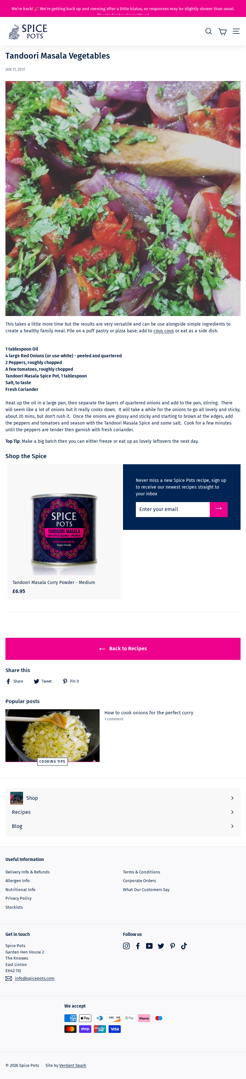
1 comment (113, 719)
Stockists (14, 907)
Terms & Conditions (141, 872)
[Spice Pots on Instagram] (126, 946)
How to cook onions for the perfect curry (148, 713)
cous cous (163, 331)
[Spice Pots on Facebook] (138, 946)
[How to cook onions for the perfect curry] (52, 735)
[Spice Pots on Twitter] (161, 946)
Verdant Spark (72, 1065)
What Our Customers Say (146, 889)
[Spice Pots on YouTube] (149, 946)
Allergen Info (17, 880)
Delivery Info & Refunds (27, 872)
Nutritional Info (20, 889)
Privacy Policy (18, 898)
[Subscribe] (219, 509)
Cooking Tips (52, 761)
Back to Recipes (127, 648)
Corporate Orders (139, 880)
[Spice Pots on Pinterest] (172, 946)
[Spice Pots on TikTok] (184, 946)
